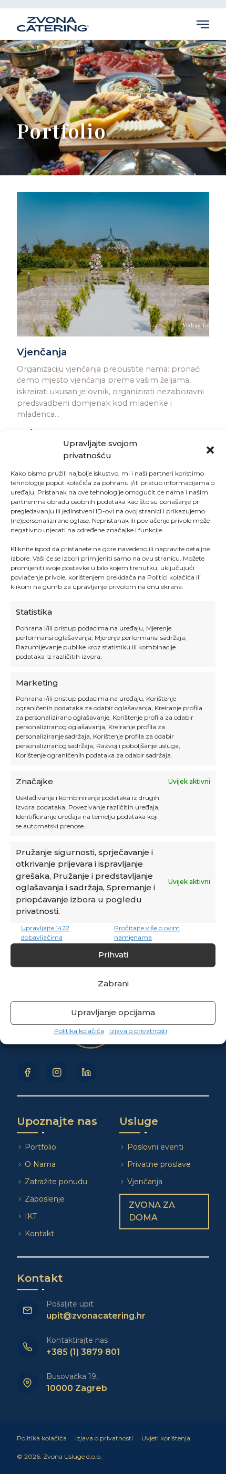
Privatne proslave (159, 1164)
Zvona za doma (152, 1211)
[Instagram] (56, 1071)
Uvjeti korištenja (165, 1438)
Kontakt (39, 1233)
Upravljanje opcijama (113, 1012)
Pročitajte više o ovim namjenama (147, 932)
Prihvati (113, 955)
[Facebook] (27, 1071)
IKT (31, 1216)
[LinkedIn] (86, 1071)
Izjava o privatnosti (138, 1031)
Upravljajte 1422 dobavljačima (45, 932)
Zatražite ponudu (57, 1181)
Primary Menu (203, 24)
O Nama (40, 1164)
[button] (210, 450)
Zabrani (113, 983)
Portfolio (40, 1147)
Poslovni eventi (155, 1147)
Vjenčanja (144, 1181)
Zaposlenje (45, 1199)
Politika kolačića (79, 1031)
